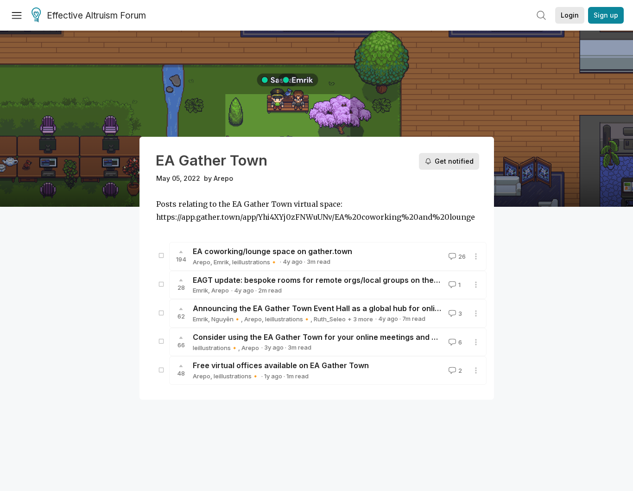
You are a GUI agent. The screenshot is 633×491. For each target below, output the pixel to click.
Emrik (221, 262)
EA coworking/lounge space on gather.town (272, 251)
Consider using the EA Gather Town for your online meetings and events (324, 337)
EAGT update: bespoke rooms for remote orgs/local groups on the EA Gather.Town (343, 280)
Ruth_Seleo (330, 319)
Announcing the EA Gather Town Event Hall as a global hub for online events (332, 308)
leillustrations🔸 (255, 262)
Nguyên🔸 (226, 319)
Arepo (223, 178)
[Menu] (17, 15)
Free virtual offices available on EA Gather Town (281, 365)
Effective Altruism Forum (96, 15)
